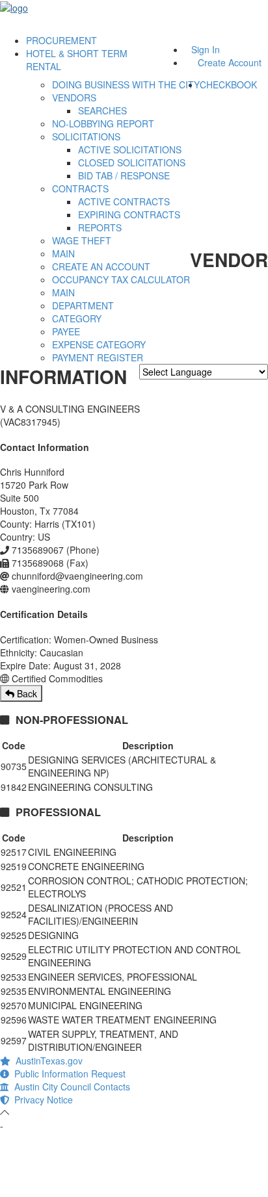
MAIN (63, 253)
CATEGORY (76, 318)
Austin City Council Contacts (69, 1086)
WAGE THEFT (81, 240)
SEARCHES (102, 110)
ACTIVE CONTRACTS (124, 201)
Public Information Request (67, 1073)
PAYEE (66, 331)
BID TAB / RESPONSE (124, 175)
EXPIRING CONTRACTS (129, 214)
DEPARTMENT (83, 305)
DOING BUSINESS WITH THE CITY (126, 84)
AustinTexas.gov (46, 1060)
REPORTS (100, 227)
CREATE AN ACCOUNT (101, 266)
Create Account (229, 62)
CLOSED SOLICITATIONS (131, 162)
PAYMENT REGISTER (97, 357)
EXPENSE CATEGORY (99, 344)
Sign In (205, 49)
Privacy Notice (41, 1099)
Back (25, 693)
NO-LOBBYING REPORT (103, 123)
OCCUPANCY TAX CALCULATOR (121, 279)
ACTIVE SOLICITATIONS (129, 149)
